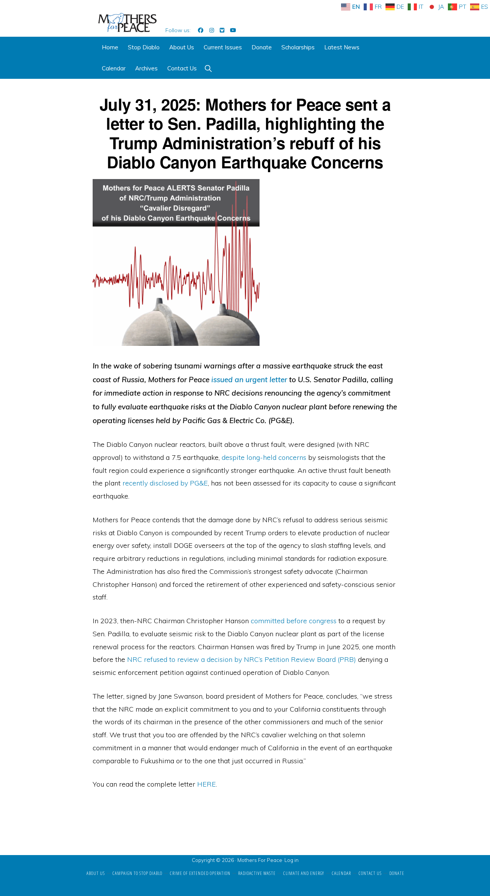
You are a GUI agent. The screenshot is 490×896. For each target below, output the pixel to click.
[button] (208, 68)
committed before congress (293, 620)
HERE (206, 784)
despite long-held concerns (264, 457)
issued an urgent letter (249, 379)
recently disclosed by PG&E (165, 483)
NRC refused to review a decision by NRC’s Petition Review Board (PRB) (241, 659)
